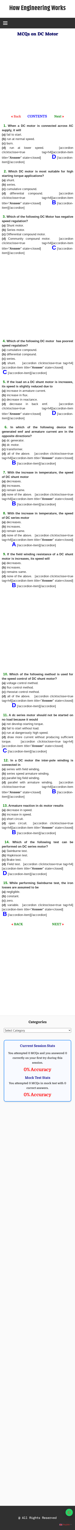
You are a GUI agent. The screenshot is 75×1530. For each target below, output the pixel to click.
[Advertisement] (37, 76)
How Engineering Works (37, 8)
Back (17, 116)
